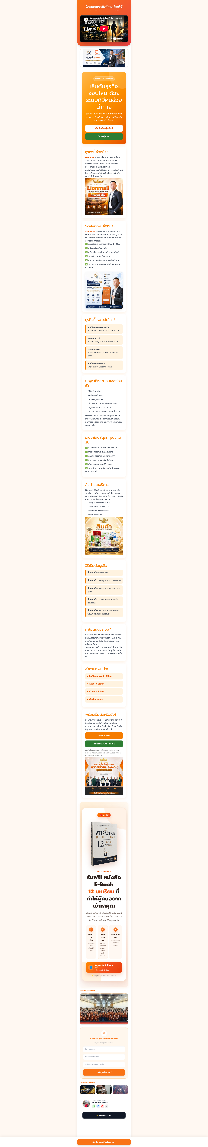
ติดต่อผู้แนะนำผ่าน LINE (104, 743)
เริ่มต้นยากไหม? (96, 699)
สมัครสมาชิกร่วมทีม (106, 1115)
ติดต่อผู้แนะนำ (104, 136)
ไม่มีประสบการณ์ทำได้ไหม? (101, 676)
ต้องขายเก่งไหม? (96, 683)
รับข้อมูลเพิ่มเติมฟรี (104, 1072)
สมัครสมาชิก (104, 735)
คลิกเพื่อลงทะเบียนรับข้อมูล (103, 1142)
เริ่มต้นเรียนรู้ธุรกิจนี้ (104, 128)
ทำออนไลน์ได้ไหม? (97, 691)
